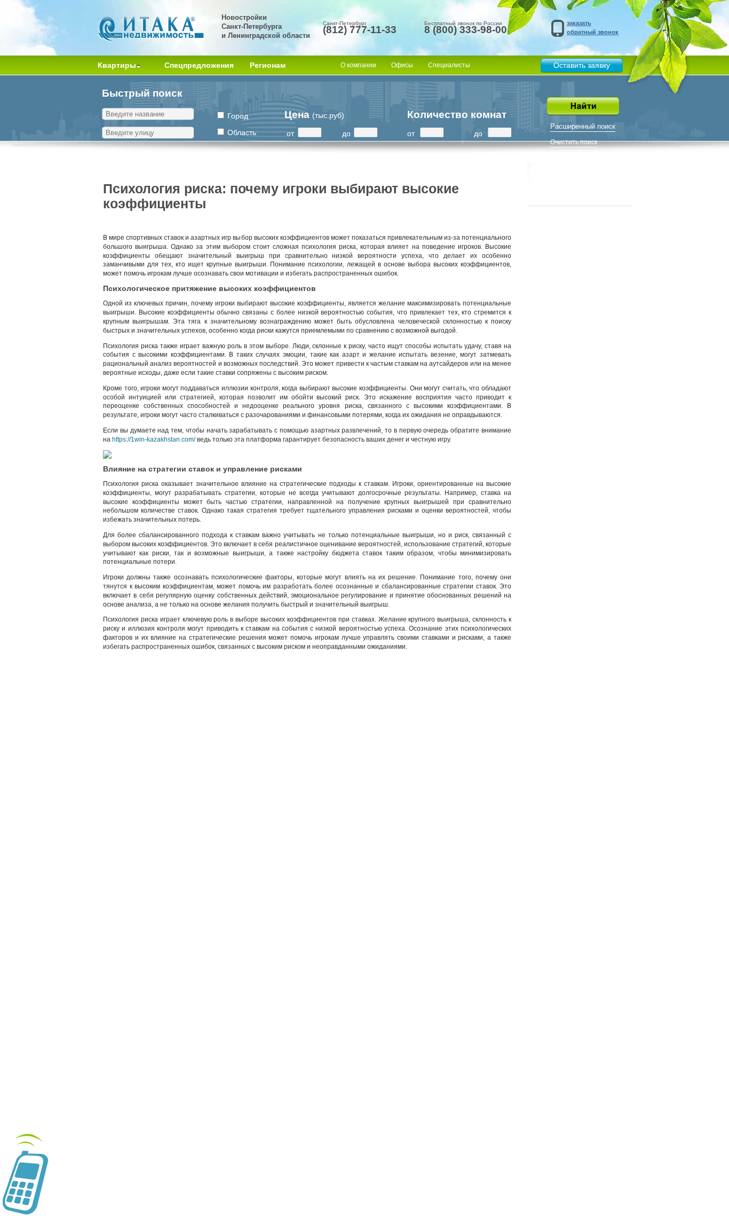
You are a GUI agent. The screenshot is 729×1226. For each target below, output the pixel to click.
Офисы (402, 65)
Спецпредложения (199, 65)
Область (241, 132)
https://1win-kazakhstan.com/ (153, 439)
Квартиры (117, 65)
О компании (358, 65)
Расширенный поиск (582, 126)
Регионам (268, 65)
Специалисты (449, 65)
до (346, 133)
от (290, 133)
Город (237, 116)
